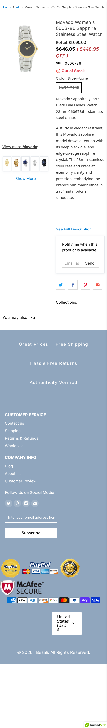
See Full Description (74, 229)
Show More (25, 178)
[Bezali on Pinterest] (17, 503)
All (18, 7)
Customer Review (20, 481)
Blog (9, 466)
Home (7, 7)
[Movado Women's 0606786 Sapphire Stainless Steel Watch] (26, 48)
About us (13, 473)
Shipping (13, 430)
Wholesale (14, 445)
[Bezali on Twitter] (8, 503)
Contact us (14, 423)
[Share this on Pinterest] (85, 285)
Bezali (42, 652)
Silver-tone (69, 87)
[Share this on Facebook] (73, 285)
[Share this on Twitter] (60, 285)
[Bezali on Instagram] (26, 503)
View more (19, 146)
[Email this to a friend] (97, 285)
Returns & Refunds (21, 438)
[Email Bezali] (35, 503)
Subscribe (31, 533)
